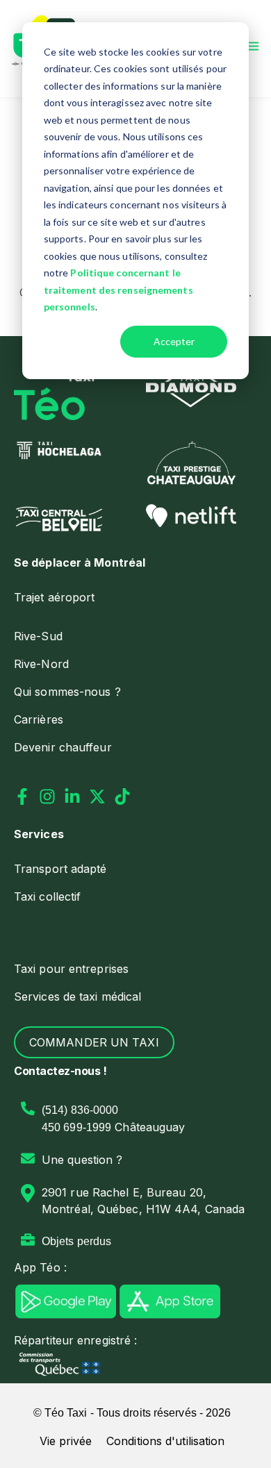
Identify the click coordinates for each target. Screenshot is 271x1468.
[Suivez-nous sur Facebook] (22, 796)
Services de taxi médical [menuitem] (77, 996)
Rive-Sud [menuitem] (38, 636)
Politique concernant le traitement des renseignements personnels (118, 289)
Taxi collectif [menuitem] (47, 896)
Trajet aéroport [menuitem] (54, 597)
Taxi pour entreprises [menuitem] (71, 969)
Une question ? (82, 1160)
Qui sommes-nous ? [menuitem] (67, 692)
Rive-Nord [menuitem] (41, 664)
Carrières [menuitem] (38, 719)
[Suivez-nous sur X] (97, 796)
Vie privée (66, 1441)
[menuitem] (135, 562)
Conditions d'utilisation (165, 1441)
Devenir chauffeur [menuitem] (63, 747)
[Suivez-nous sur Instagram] (47, 796)
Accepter (174, 341)
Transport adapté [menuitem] (60, 869)
